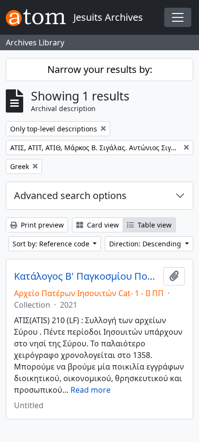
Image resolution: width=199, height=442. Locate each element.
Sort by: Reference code (52, 243)
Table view (153, 224)
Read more (91, 390)
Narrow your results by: (99, 69)
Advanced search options (70, 195)
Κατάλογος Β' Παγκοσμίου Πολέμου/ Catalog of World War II (86, 276)
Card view (102, 224)
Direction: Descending (146, 243)
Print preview (41, 224)
